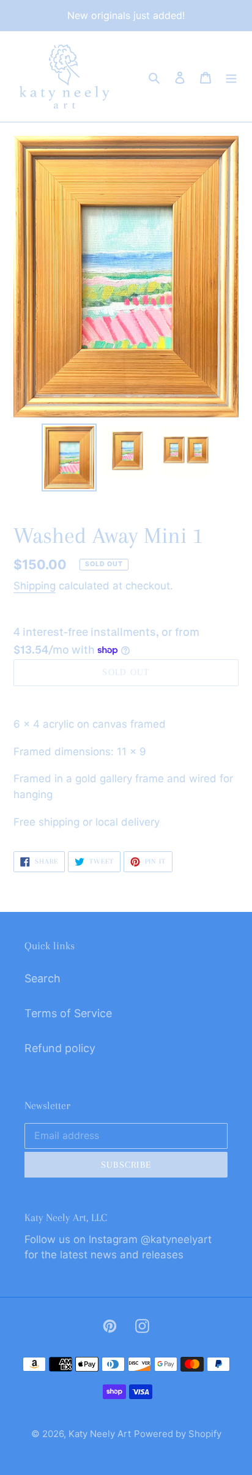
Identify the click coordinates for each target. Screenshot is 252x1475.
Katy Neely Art (100, 1434)
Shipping (34, 586)
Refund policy (59, 1048)
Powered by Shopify (177, 1434)
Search (42, 978)
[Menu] (231, 76)
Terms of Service (68, 1013)
